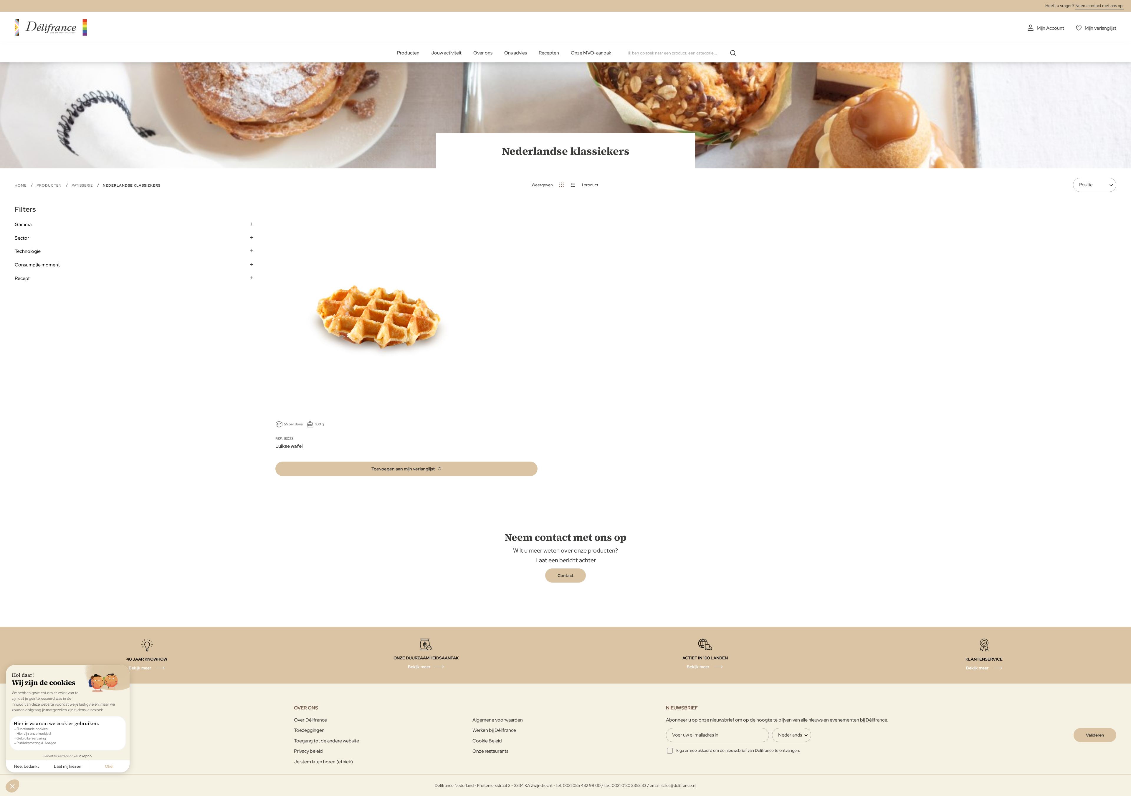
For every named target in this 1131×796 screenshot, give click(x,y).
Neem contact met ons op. (1099, 5)
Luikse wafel (289, 446)
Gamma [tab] (23, 224)
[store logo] (51, 27)
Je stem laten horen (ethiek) (323, 762)
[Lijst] (573, 184)
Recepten (549, 53)
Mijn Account (1050, 28)
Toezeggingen (309, 730)
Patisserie (83, 185)
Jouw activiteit (446, 53)
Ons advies (515, 53)
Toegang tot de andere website (326, 741)
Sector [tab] (22, 238)
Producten (408, 53)
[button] (406, 469)
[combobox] (684, 53)
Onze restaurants (490, 751)
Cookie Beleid (487, 741)
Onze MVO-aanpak (591, 53)
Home (21, 185)
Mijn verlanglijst (1100, 28)
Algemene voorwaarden (497, 720)
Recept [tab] (22, 278)
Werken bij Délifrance (494, 730)
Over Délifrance (310, 720)
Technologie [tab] (28, 251)
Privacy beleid (308, 751)
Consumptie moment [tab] (37, 265)
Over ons (482, 53)
